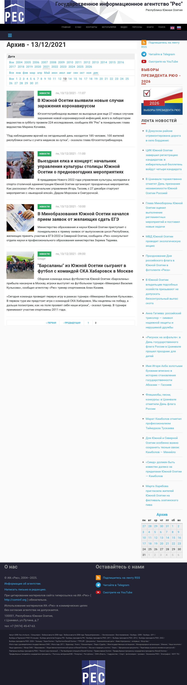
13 (64, 78)
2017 (12, 66)
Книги (150, 27)
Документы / (91, 641)
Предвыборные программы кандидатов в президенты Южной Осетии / (140, 651)
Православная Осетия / (103, 651)
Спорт (42, 258)
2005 (27, 62)
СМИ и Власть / (101, 654)
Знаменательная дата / (106, 641)
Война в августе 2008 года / (52, 635)
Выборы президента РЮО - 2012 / (125, 638)
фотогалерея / (131, 654)
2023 (63, 66)
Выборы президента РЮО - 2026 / (22, 641)
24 (121, 78)
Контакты (91, 27)
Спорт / (122, 654)
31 (36, 83)
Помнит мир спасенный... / (49, 651)
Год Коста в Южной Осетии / (66, 641)
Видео (124, 27)
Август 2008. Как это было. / (20, 635)
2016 (120, 62)
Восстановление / (123, 635)
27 (16, 83)
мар (32, 72)
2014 (103, 62)
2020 (38, 66)
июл (62, 72)
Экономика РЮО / (153, 654)
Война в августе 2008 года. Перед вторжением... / (83, 635)
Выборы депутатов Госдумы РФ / (52, 638)
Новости (44, 93)
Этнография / (166, 654)
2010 (70, 62)
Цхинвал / (141, 654)
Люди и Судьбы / (100, 644)
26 (10, 83)
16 (80, 78)
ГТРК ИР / (81, 641)
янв (18, 72)
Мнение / (164, 644)
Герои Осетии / (49, 641)
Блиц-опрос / (36, 635)
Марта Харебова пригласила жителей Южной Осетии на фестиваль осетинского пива (162, 495)
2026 (88, 66)
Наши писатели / (175, 644)
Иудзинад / (70, 644)
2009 (61, 62)
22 (111, 78)
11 (54, 78)
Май (47, 72)
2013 (95, 62)
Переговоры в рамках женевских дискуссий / (157, 648)
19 (96, 78)
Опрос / (115, 648)
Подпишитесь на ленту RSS (160, 45)
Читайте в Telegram (162, 54)
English (172, 28)
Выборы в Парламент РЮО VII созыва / (24, 638)
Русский (179, 28)
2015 (112, 62)
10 (49, 78)
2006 (36, 62)
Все (11, 62)
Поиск (161, 27)
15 (75, 78)
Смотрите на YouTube (163, 61)
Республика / (89, 654)
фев (25, 72)
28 (21, 83)
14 (70, 78)
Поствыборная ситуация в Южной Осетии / (77, 651)
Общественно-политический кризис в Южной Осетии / (67, 648)
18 (90, 78)
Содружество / (113, 654)
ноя (88, 72)
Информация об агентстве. (22, 583)
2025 (80, 66)
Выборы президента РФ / (76, 638)
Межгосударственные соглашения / (121, 644)
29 (26, 83)
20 (101, 78)
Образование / (40, 648)
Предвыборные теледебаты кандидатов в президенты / (30, 654)
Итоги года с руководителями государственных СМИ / (30, 644)
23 (116, 78)
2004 (19, 62)
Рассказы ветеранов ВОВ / (63, 654)
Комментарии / (87, 644)
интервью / (136, 641)
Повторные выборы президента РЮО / (24, 651)
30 (31, 83)
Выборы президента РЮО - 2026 (161, 75)
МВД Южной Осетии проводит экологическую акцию (163, 241)
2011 (78, 62)
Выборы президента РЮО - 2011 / (99, 638)
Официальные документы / (129, 648)
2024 (71, 66)
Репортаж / (78, 654)
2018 (21, 66)
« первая (51, 323)
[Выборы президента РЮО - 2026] (162, 100)
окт (82, 72)
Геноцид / (39, 641)
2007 (44, 62)
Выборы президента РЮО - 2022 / (152, 638)
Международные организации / (148, 644)
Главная (66, 27)
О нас (78, 27)
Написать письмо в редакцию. (25, 589)
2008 (53, 62)
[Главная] (93, 672)
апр (39, 72)
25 (127, 78)
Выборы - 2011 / (149, 635)
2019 (29, 66)
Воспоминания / (108, 635)
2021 (46, 66)
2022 (54, 66)
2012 (87, 62)
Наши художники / (16, 648)
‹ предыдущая (71, 323)
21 (106, 78)
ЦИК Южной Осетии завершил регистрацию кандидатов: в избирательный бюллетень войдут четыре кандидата (164, 160)
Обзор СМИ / (29, 648)
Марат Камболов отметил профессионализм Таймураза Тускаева (164, 423)
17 (85, 78)
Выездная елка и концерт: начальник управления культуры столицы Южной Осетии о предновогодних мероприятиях (80, 166)
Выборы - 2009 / (136, 635)
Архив (162, 514)
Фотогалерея (109, 27)
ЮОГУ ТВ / (176, 654)
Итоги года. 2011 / (58, 644)
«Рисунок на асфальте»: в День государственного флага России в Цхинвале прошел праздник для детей (163, 346)
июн (54, 72)
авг (69, 72)
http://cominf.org (15, 599)
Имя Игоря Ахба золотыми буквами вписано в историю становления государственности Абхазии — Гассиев (164, 375)
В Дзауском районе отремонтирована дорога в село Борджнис (163, 135)
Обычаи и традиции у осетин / (100, 648)
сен (75, 72)
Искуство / (145, 641)
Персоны (137, 27)
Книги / (78, 644)
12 (59, 78)
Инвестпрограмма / (123, 641)
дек (95, 72)
